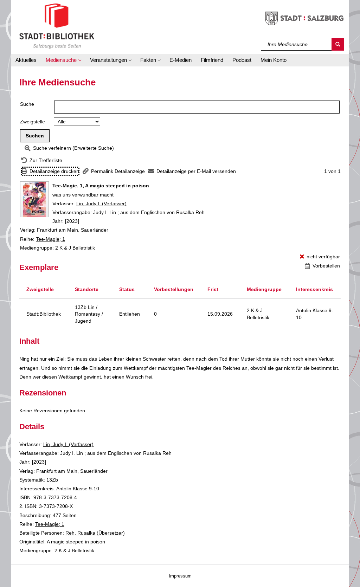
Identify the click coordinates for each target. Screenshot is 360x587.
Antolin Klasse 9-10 (77, 488)
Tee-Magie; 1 (50, 239)
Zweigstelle (32, 121)
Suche (27, 104)
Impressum (180, 576)
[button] (63, 60)
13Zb (52, 480)
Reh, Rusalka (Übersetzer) (95, 533)
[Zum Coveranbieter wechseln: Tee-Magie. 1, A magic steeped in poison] (34, 199)
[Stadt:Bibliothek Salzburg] (56, 25)
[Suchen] (338, 44)
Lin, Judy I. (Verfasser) (101, 203)
